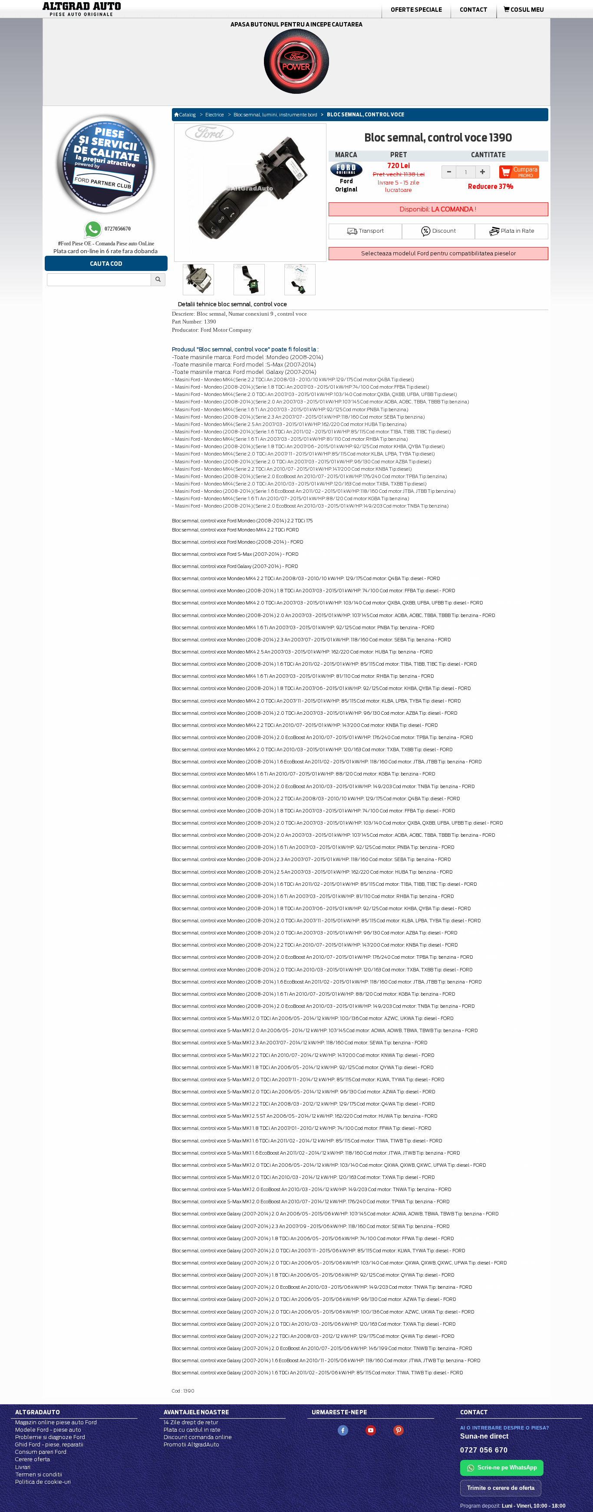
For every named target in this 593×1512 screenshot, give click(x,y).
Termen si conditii (38, 1474)
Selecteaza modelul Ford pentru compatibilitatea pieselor (438, 253)
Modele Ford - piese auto (48, 1429)
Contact (474, 9)
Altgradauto (37, 1412)
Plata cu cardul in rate (192, 1429)
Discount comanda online (198, 1437)
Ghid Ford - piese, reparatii (49, 1444)
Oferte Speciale (416, 9)
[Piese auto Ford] (123, 9)
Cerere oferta (32, 1459)
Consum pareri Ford (40, 1452)
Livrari (22, 1467)
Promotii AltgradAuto (191, 1444)
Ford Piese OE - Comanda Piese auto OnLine (106, 244)
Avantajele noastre (196, 1412)
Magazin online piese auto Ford (56, 1422)
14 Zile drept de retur (191, 1422)
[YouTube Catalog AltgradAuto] (371, 1429)
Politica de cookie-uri (43, 1482)
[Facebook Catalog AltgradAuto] (343, 1429)
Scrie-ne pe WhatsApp (507, 1467)
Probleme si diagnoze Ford (50, 1437)
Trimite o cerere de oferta (500, 1488)
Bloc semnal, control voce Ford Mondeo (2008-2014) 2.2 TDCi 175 (242, 520)
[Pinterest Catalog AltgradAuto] (398, 1429)
